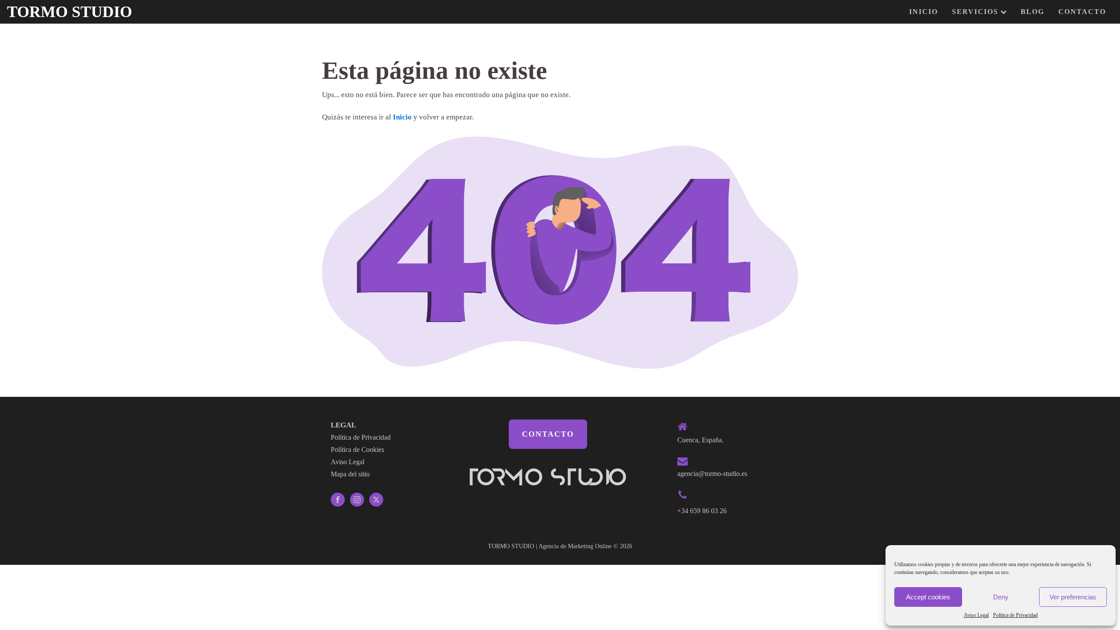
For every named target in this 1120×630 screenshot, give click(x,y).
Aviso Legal (976, 615)
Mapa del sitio (350, 474)
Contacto (1082, 11)
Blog (1032, 11)
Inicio (923, 11)
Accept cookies (928, 597)
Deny (1000, 597)
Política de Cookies (357, 449)
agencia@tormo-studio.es (712, 473)
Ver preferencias (1073, 597)
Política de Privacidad (1015, 615)
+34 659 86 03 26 (702, 510)
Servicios (975, 11)
